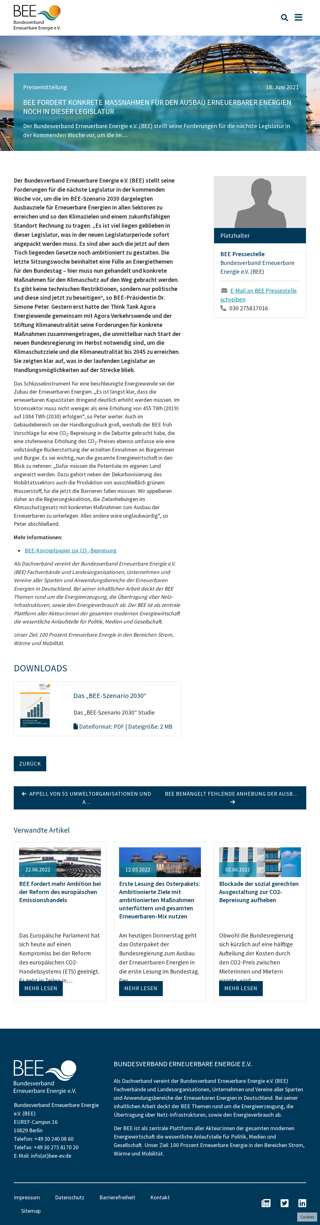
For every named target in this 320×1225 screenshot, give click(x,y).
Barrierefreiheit (117, 1197)
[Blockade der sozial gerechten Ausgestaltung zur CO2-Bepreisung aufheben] (260, 861)
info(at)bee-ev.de (51, 1155)
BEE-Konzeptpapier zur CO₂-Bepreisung (71, 550)
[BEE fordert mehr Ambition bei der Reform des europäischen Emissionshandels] (60, 861)
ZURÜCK (30, 763)
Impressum (27, 1197)
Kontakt (160, 1197)
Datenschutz (69, 1197)
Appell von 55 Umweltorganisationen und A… (89, 797)
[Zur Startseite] (37, 17)
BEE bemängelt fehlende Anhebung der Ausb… (233, 793)
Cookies (307, 1217)
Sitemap (31, 1210)
